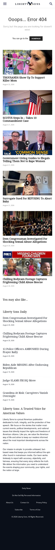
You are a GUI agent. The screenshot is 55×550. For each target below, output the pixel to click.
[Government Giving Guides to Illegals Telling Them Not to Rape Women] (27, 142)
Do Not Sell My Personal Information (26, 495)
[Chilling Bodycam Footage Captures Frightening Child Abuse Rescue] (27, 263)
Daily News (26, 488)
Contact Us (24, 502)
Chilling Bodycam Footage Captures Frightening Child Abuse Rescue (25, 280)
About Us (9, 502)
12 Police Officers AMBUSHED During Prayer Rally (26, 350)
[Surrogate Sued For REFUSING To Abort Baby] (27, 183)
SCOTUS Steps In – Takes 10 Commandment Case (20, 119)
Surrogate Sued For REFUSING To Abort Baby (27, 200)
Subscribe (19, 509)
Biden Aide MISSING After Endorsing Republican (25, 366)
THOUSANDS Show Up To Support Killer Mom (24, 79)
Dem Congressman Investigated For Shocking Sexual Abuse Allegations (25, 240)
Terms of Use (35, 509)
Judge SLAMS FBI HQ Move (19, 381)
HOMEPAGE (36, 38)
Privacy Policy (41, 502)
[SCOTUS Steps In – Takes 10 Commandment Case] (27, 102)
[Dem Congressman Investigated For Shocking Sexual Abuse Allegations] (27, 223)
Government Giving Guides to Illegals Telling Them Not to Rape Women (26, 160)
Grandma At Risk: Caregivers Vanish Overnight (25, 394)
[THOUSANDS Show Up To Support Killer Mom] (27, 62)
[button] (4, 4)
